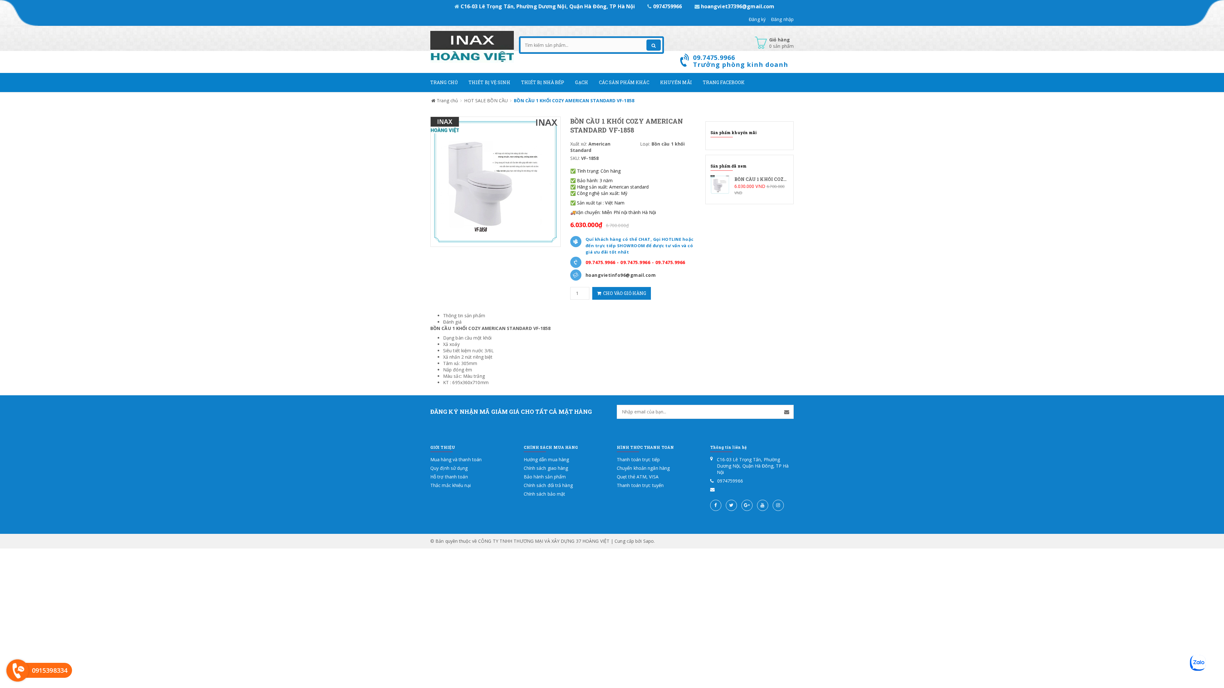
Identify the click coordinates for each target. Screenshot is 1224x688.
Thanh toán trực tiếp (638, 459)
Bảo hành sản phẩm (545, 477)
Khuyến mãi (676, 82)
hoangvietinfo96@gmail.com (621, 275)
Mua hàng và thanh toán (456, 459)
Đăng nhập (782, 19)
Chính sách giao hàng (546, 468)
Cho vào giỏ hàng (623, 293)
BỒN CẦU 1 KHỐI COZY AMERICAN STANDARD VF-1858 (490, 328)
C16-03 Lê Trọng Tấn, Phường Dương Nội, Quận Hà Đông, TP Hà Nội (547, 6)
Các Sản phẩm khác (624, 82)
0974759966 (667, 6)
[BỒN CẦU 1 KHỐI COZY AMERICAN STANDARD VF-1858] (749, 185)
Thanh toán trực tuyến (640, 485)
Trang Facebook (724, 82)
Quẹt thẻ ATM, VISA (638, 477)
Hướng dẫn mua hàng (546, 459)
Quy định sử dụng (449, 468)
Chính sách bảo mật (544, 494)
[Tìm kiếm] (653, 45)
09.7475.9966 (601, 262)
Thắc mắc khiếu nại (450, 485)
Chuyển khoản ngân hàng (643, 468)
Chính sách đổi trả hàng (548, 485)
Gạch (581, 82)
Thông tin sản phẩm (464, 315)
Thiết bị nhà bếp (543, 82)
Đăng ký (757, 19)
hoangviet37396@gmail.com (737, 6)
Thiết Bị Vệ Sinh (489, 82)
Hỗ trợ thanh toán (449, 477)
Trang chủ (444, 82)
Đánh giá (452, 322)
